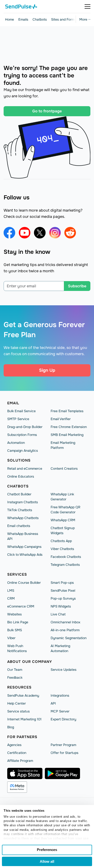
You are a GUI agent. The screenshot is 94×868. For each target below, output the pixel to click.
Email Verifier (61, 419)
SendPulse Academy (23, 695)
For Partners (22, 737)
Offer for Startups (64, 753)
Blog (10, 727)
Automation (16, 442)
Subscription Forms (22, 435)
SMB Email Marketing (67, 435)
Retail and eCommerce (24, 468)
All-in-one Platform (65, 630)
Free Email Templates (67, 411)
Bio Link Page (17, 622)
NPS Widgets (61, 606)
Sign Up (47, 370)
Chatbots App (61, 541)
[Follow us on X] (40, 232)
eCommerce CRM (20, 606)
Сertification (16, 753)
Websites (14, 614)
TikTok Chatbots (19, 510)
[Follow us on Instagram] (55, 232)
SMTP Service (18, 419)
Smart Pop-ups (62, 582)
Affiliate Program (20, 760)
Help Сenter (16, 703)
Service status (18, 711)
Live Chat (58, 614)
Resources (19, 687)
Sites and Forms (63, 19)
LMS (10, 590)
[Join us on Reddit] (70, 232)
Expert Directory (63, 719)
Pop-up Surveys (63, 598)
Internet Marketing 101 (24, 719)
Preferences (47, 850)
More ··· (84, 19)
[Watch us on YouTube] (24, 232)
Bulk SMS (14, 630)
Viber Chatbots (62, 549)
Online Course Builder (24, 582)
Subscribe (77, 286)
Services (17, 574)
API (53, 703)
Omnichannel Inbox (65, 622)
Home (9, 19)
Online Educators (20, 476)
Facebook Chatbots (66, 557)
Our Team (14, 669)
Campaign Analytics (22, 450)
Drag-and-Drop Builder (24, 427)
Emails (23, 19)
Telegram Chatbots (65, 564)
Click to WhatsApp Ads (24, 554)
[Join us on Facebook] (9, 232)
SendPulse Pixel (63, 590)
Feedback (14, 677)
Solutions (19, 460)
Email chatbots (18, 526)
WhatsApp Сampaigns (24, 546)
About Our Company (29, 661)
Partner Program (63, 745)
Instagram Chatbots (22, 502)
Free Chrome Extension (69, 427)
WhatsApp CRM (63, 520)
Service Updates (63, 669)
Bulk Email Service (21, 411)
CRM (11, 598)
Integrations (60, 695)
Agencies (14, 745)
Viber (11, 638)
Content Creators (64, 468)
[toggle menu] (87, 6)
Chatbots (40, 19)
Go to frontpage (47, 111)
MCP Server (60, 711)
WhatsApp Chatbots (23, 518)
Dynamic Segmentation (69, 638)
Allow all (47, 861)
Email (13, 403)
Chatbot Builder (19, 494)
